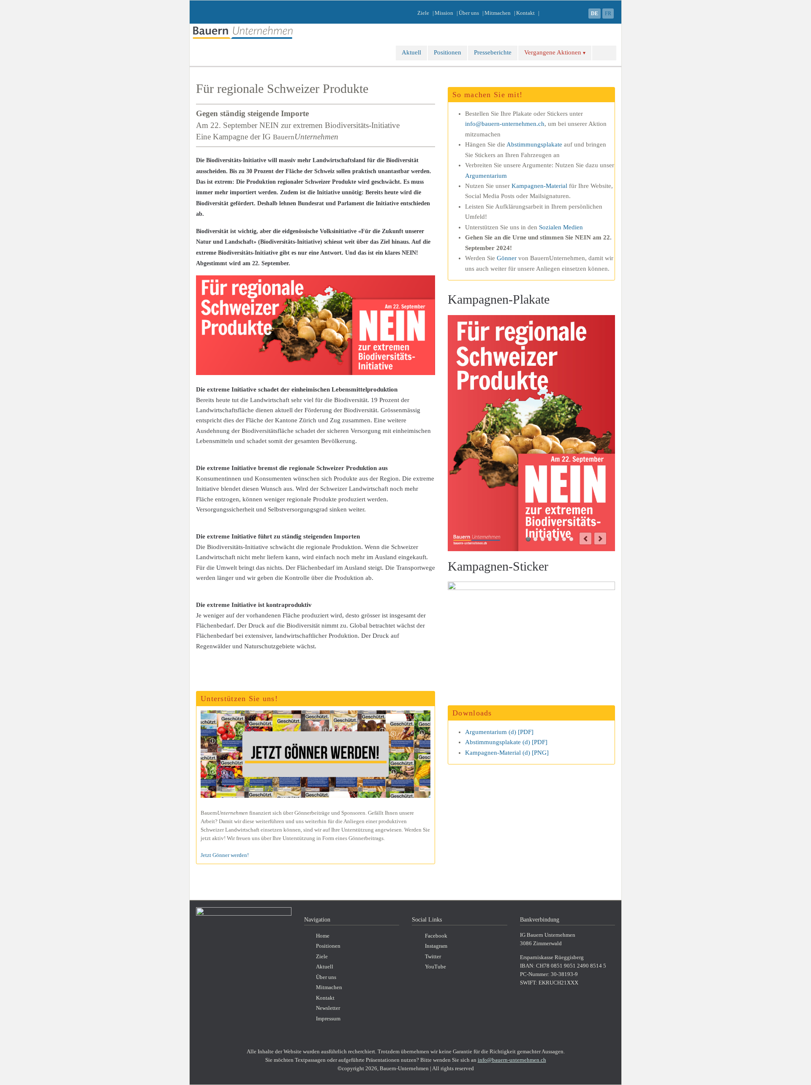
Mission (444, 13)
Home (322, 936)
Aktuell (411, 52)
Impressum (328, 1019)
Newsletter (328, 1008)
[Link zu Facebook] (578, 13)
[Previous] (585, 538)
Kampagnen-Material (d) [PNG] (507, 752)
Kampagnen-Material (539, 185)
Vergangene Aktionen (552, 52)
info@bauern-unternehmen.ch (504, 123)
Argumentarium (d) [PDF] (499, 732)
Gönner (507, 258)
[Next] (600, 538)
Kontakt (525, 13)
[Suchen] (604, 53)
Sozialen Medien (561, 227)
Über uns (469, 13)
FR (608, 13)
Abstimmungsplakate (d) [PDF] (506, 742)
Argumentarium (486, 175)
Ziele (423, 13)
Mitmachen (497, 13)
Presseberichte (493, 52)
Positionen (447, 52)
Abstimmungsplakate (534, 144)
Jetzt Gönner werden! (225, 855)
